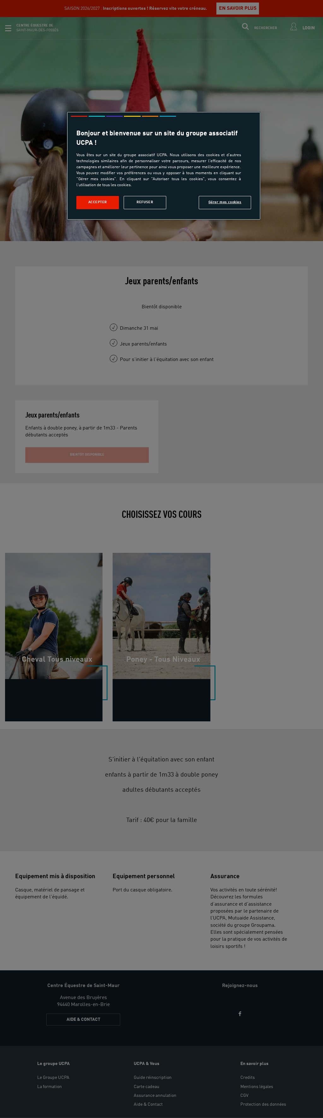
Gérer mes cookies (225, 202)
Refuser (145, 202)
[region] (164, 166)
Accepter (97, 202)
